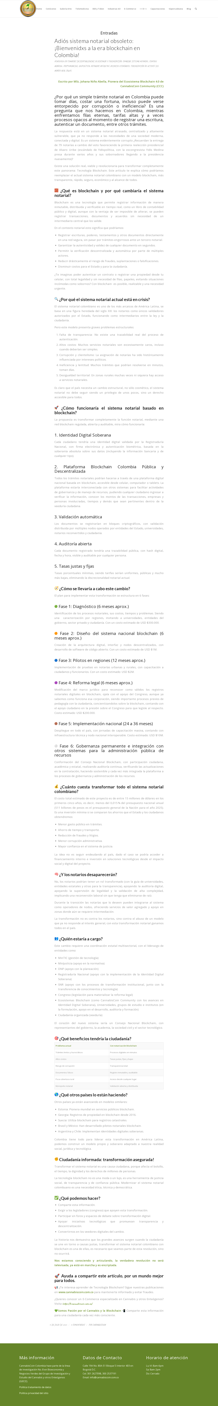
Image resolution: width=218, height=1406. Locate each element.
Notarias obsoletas (100, 66)
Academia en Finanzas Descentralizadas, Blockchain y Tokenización (88, 61)
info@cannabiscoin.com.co (104, 1377)
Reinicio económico (119, 66)
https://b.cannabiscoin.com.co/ (77, 1304)
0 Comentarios (78, 1324)
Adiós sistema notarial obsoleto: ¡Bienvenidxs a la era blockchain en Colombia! (97, 48)
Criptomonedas (70, 66)
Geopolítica (84, 66)
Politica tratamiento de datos (35, 1387)
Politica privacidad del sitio (33, 1393)
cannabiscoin (99, 1324)
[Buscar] (196, 8)
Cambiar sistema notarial (135, 61)
